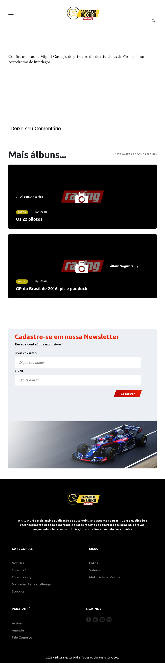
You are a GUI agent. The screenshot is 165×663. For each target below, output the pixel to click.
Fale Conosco (22, 637)
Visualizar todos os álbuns (136, 154)
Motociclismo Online (104, 577)
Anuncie (18, 630)
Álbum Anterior (31, 196)
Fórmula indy (21, 577)
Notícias (18, 563)
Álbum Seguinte (122, 266)
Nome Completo (26, 353)
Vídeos (94, 570)
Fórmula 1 (19, 570)
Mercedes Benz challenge (31, 584)
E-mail (19, 371)
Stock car (19, 591)
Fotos (22, 212)
